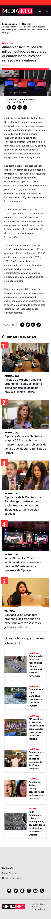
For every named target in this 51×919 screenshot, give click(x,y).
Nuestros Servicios (11, 878)
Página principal (9, 24)
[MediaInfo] (17, 11)
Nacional (26, 24)
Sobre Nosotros (10, 873)
